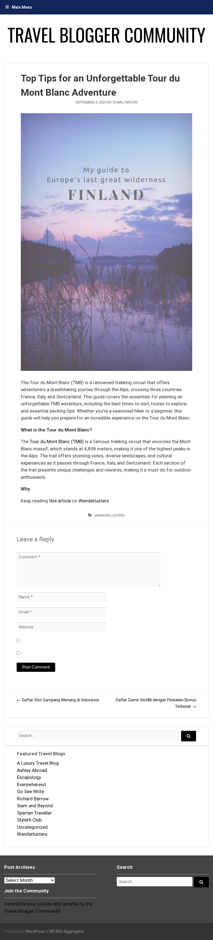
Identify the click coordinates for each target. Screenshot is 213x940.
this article (60, 501)
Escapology (29, 777)
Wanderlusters (93, 501)
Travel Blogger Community (106, 34)
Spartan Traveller (34, 813)
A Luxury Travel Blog (38, 763)
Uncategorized (32, 827)
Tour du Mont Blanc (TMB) (57, 441)
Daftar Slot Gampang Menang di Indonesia (58, 699)
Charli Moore (125, 102)
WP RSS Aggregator (66, 931)
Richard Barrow (33, 798)
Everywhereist (31, 784)
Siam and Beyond (35, 805)
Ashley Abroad (32, 770)
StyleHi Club (29, 820)
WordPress (35, 931)
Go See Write (30, 791)
